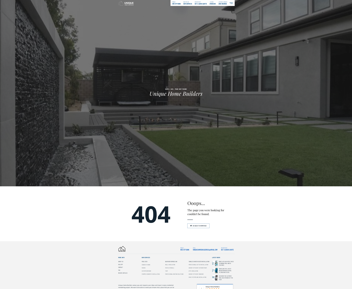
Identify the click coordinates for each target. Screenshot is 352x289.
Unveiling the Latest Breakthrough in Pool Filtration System (225, 270)
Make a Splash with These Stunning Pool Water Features (226, 263)
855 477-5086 (176, 3)
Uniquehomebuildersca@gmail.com (205, 250)
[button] (198, 226)
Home (167, 89)
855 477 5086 (184, 249)
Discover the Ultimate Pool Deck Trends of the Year (226, 277)
